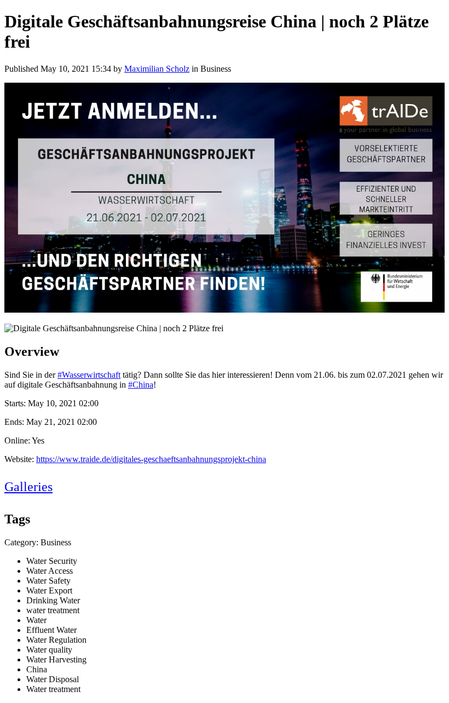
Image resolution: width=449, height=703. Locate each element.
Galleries (28, 487)
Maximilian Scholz (156, 68)
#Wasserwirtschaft (88, 374)
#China (140, 384)
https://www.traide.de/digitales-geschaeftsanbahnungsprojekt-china (151, 459)
